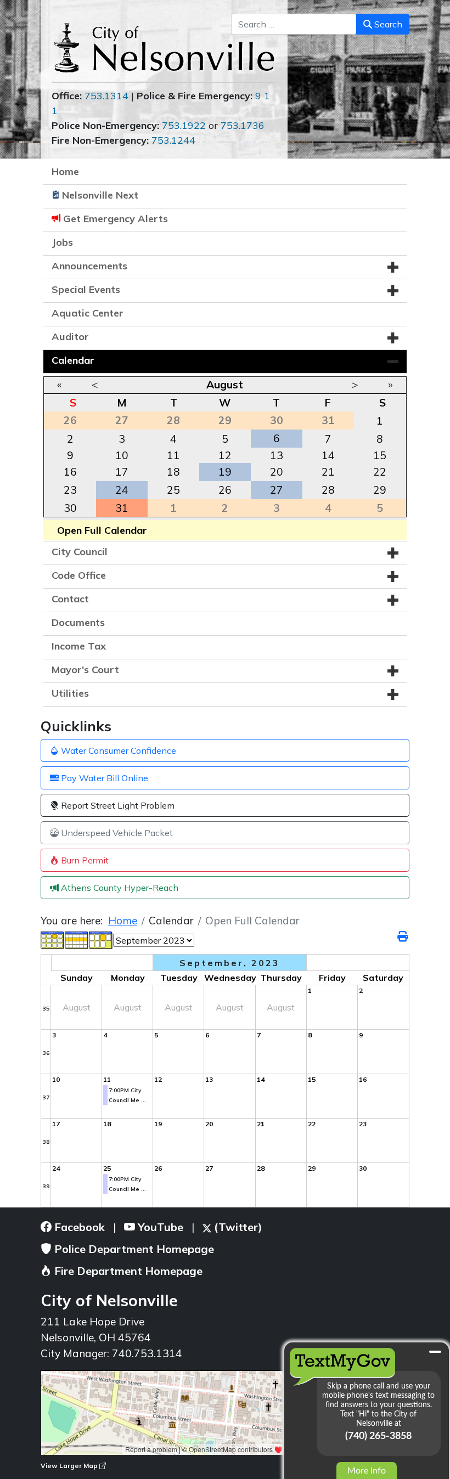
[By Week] (77, 939)
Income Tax (79, 646)
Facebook (78, 1227)
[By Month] (53, 939)
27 (276, 489)
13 (276, 455)
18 (173, 471)
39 (46, 1186)
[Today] (101, 939)
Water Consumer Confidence (117, 750)
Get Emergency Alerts (115, 218)
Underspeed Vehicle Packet (116, 832)
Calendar (73, 360)
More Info (366, 1470)
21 (328, 471)
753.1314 (106, 95)
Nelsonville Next (100, 195)
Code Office (79, 575)
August (224, 384)
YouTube (159, 1227)
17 (121, 471)
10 (121, 455)
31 (121, 508)
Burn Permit (84, 860)
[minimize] (435, 1351)
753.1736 (243, 125)
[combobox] (294, 24)
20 (276, 471)
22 (379, 471)
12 (225, 455)
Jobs (62, 242)
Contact (70, 598)
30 (70, 508)
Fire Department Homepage (127, 1271)
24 (121, 489)
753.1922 (184, 125)
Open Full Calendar (102, 530)
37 (46, 1097)
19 (225, 471)
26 (225, 489)
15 (379, 455)
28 (328, 489)
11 (173, 455)
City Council (80, 551)
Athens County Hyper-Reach (118, 887)
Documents (78, 622)
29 (379, 489)
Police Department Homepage (133, 1249)
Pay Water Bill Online (103, 777)
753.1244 (173, 140)
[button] (392, 267)
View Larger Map (70, 1465)
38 (46, 1141)
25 (173, 489)
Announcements (89, 265)
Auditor (70, 336)
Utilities (70, 693)
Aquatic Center (87, 313)
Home (65, 171)
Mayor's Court (85, 669)
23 (70, 489)
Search (387, 24)
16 (70, 471)
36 (46, 1053)
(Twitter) (236, 1227)
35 (46, 1008)
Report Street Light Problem (117, 805)
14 (328, 455)
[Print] (403, 936)
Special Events (86, 289)
